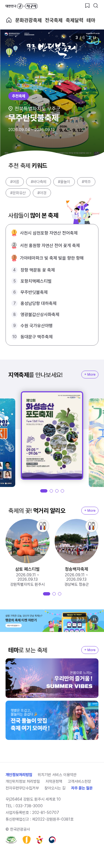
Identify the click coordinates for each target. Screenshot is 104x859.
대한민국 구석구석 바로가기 (22, 6)
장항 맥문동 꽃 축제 (38, 270)
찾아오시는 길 (54, 788)
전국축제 (54, 20)
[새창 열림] (11, 840)
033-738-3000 (29, 806)
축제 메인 (9, 20)
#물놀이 (64, 181)
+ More (89, 374)
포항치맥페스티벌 (36, 281)
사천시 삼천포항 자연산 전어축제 (49, 233)
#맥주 (86, 181)
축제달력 (74, 20)
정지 (94, 37)
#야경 (41, 193)
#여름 (14, 181)
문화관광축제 (28, 20)
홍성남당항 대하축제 (39, 303)
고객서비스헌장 (79, 781)
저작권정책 (53, 781)
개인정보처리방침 (19, 774)
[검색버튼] (95, 5)
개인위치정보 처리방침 (23, 781)
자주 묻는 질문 (82, 788)
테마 (91, 20)
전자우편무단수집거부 (22, 788)
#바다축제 (38, 181)
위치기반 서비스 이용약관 (57, 774)
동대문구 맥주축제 (37, 336)
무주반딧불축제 (34, 292)
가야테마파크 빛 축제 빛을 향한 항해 (52, 258)
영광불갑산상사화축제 (40, 314)
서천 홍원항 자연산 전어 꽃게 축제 (50, 245)
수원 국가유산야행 (37, 325)
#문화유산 (18, 193)
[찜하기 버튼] (87, 5)
